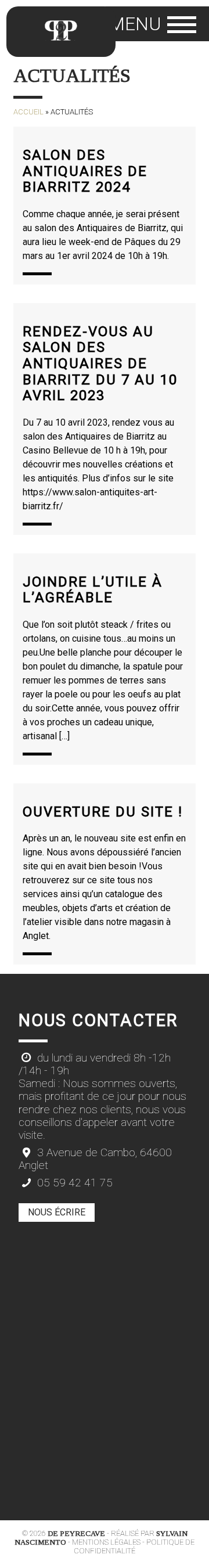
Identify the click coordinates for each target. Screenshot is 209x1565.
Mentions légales (106, 1542)
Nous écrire (56, 1212)
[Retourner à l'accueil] (61, 31)
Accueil (28, 111)
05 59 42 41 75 (73, 1183)
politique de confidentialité (134, 1546)
